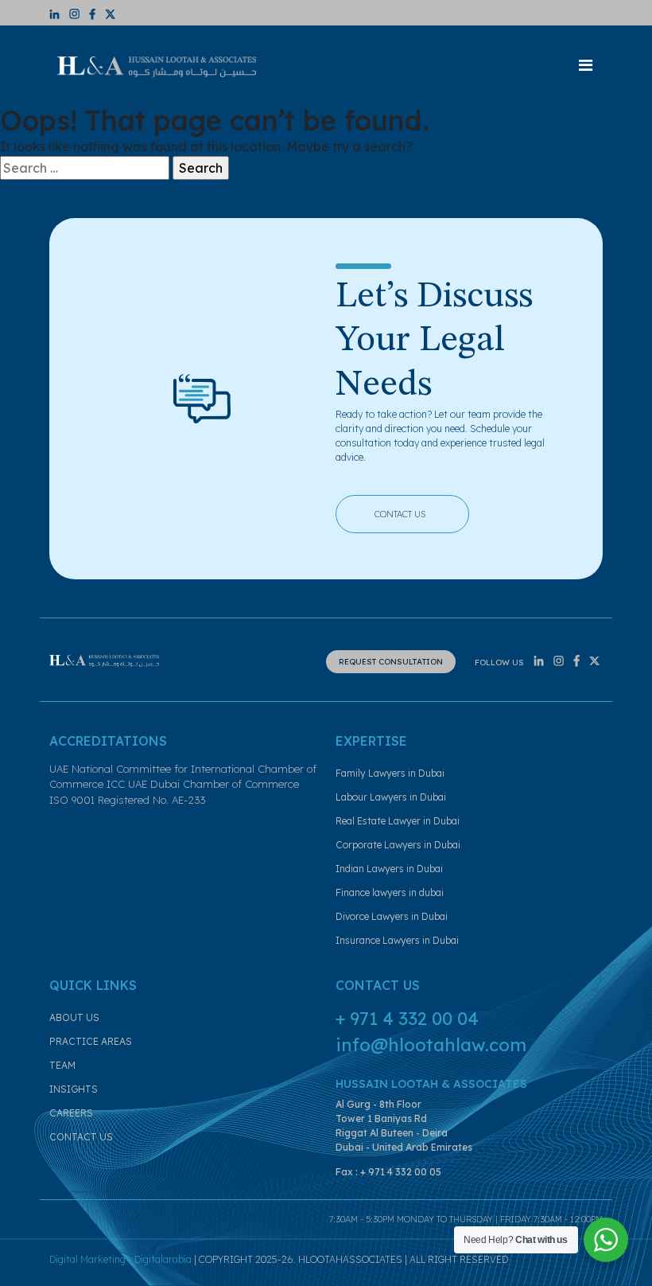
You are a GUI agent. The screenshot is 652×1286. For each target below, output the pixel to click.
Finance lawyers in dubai (390, 892)
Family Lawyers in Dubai (390, 773)
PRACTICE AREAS (90, 1041)
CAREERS (71, 1113)
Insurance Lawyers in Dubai (397, 940)
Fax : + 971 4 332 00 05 (388, 1172)
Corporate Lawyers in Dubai (398, 845)
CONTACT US (413, 512)
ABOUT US (74, 1017)
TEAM (62, 1065)
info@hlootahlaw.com (431, 1045)
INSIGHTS (73, 1089)
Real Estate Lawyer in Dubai (398, 821)
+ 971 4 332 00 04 (407, 1018)
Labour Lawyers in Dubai (391, 797)
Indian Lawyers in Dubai (389, 869)
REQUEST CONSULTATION (391, 662)
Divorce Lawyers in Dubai (392, 916)
